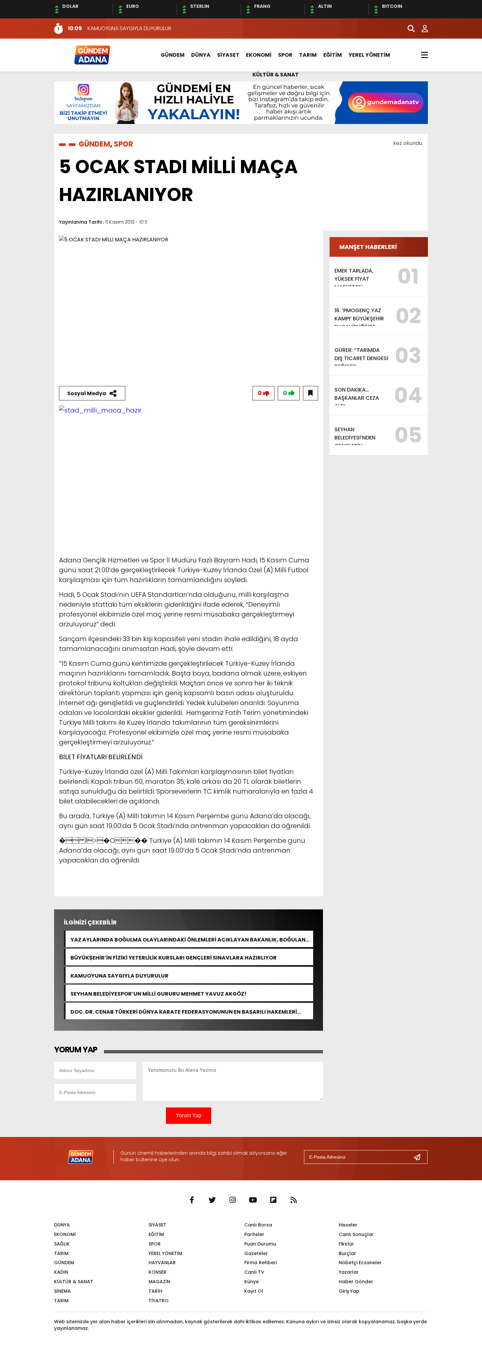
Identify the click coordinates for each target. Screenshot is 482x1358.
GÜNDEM (173, 55)
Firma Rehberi (260, 1262)
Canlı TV (254, 1272)
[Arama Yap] (408, 28)
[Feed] (293, 1200)
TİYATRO (159, 1300)
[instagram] (232, 1200)
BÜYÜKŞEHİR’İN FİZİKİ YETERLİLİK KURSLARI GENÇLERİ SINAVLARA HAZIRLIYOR (173, 957)
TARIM (308, 55)
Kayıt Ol (253, 1291)
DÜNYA (201, 55)
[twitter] (212, 1200)
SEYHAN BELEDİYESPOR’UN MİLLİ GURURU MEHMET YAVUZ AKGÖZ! (158, 993)
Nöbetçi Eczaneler (360, 1262)
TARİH (155, 1291)
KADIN (61, 1272)
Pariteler (254, 1234)
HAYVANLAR (162, 1262)
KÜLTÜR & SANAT (275, 74)
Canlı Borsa (258, 1225)
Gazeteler (256, 1253)
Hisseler (348, 1225)
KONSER (158, 1272)
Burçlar (347, 1253)
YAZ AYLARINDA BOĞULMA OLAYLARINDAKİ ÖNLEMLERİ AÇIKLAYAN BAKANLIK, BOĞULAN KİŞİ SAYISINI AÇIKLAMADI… (188, 939)
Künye (251, 1281)
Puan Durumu (260, 1244)
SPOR (285, 55)
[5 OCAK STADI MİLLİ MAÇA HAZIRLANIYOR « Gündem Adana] (92, 54)
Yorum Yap (188, 1115)
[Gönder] (420, 1157)
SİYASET (228, 55)
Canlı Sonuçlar (356, 1234)
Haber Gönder (356, 1281)
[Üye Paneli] (421, 28)
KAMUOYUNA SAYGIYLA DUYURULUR (119, 975)
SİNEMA (62, 1291)
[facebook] (192, 1200)
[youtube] (253, 1200)
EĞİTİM (332, 55)
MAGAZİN (159, 1281)
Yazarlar (349, 1272)
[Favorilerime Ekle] (310, 393)
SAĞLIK (62, 1244)
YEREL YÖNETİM (369, 55)
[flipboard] (273, 1200)
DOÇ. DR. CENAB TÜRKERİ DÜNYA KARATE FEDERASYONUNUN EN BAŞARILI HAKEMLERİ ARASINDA (183, 1011)
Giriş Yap (349, 1291)
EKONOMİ (258, 55)
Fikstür (346, 1244)
